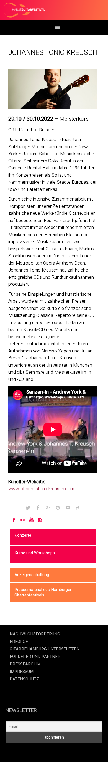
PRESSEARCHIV (25, 664)
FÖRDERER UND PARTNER (35, 657)
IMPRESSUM (22, 672)
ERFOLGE (19, 641)
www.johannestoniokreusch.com (41, 488)
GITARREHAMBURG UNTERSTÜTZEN (44, 649)
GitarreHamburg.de (19, 751)
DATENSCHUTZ (24, 679)
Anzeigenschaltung (31, 575)
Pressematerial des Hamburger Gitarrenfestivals (42, 592)
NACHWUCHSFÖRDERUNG (35, 634)
